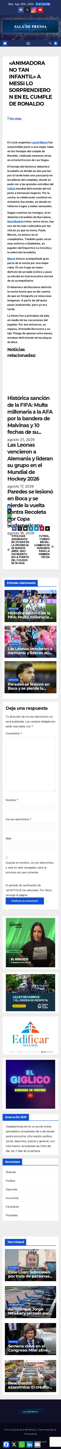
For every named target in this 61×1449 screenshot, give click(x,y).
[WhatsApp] (30, 515)
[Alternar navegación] (28, 43)
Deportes (13, 609)
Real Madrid (15, 221)
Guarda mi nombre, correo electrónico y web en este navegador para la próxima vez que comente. (30, 867)
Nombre (12, 800)
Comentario (14, 733)
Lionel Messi (40, 142)
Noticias (11, 1172)
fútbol (11, 188)
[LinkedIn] (30, 520)
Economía (12, 1198)
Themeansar (30, 1434)
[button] (50, 43)
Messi (11, 258)
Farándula (12, 1206)
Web (8, 838)
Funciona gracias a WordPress (21, 1429)
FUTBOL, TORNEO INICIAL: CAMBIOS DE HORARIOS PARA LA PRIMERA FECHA (42, 547)
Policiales (12, 1215)
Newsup (49, 1429)
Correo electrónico (18, 819)
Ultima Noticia (16, 1305)
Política (10, 1180)
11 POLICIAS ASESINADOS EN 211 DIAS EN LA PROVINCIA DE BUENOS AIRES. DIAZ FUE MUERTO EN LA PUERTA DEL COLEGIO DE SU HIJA (20, 550)
